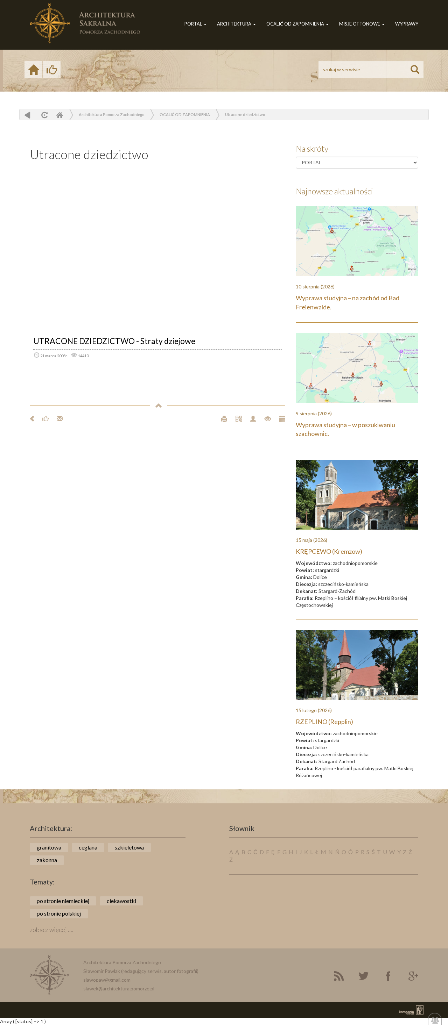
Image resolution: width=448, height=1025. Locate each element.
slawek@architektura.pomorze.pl (118, 988)
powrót (27, 115)
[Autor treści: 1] (250, 418)
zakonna (47, 859)
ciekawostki (121, 900)
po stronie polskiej (59, 913)
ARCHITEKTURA (234, 24)
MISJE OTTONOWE (360, 24)
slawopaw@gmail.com (107, 980)
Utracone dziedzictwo (245, 114)
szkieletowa (129, 847)
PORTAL (193, 24)
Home (59, 115)
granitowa (49, 847)
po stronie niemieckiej (63, 900)
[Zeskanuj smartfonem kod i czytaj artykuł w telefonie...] (236, 418)
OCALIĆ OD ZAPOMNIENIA (295, 24)
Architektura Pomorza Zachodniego (112, 114)
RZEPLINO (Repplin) (324, 721)
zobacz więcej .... (52, 929)
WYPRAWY (406, 24)
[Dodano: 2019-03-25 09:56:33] (278, 418)
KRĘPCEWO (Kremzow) (329, 551)
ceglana (88, 847)
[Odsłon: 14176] (264, 418)
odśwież (43, 115)
